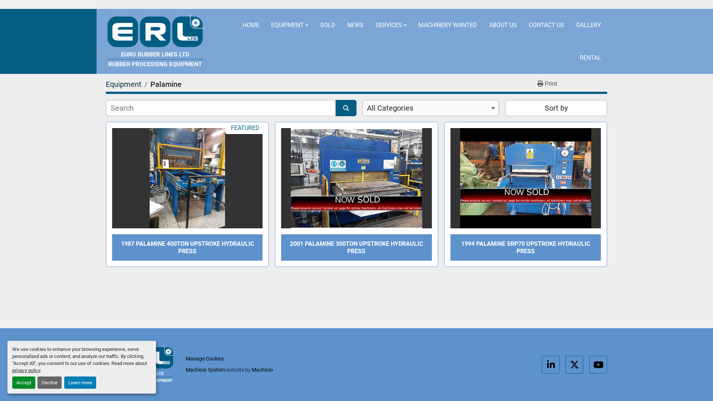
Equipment (287, 25)
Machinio (262, 370)
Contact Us (546, 25)
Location (338, 4)
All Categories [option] (390, 108)
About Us (503, 25)
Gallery (588, 25)
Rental (590, 57)
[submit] (346, 108)
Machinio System (205, 370)
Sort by (556, 108)
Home (250, 25)
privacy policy (26, 370)
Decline (50, 382)
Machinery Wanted (448, 25)
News (355, 25)
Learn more (80, 382)
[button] (289, 25)
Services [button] (388, 25)
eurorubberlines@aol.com (413, 4)
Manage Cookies (205, 359)
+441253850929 (497, 4)
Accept (23, 382)
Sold (327, 25)
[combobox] (430, 108)
